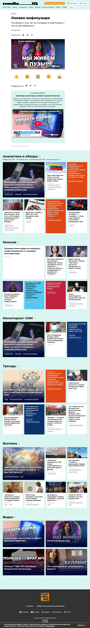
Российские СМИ (22, 159)
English (64, 7)
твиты (22, 476)
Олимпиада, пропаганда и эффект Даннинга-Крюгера (38, 96)
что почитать (72, 306)
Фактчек (38, 7)
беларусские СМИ (9, 194)
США (6, 504)
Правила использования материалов (50, 606)
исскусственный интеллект (16, 399)
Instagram (58, 612)
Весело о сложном (48, 7)
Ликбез (30, 7)
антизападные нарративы (54, 185)
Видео (58, 7)
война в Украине (9, 305)
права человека (72, 272)
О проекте (29, 606)
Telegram (46, 612)
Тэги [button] (71, 7)
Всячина (10, 443)
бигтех (6, 399)
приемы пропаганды (10, 230)
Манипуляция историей (37, 159)
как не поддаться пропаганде (30, 194)
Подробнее (50, 626)
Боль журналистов (53, 159)
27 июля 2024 (15, 30)
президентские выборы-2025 (75, 181)
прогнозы (28, 222)
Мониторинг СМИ (18, 318)
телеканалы (50, 431)
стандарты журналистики (75, 337)
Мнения (9, 242)
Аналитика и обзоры (20, 156)
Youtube (36, 612)
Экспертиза (23, 7)
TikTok (68, 612)
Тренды (14, 7)
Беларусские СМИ (9, 159)
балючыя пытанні (52, 292)
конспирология (51, 189)
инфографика (18, 194)
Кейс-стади (6, 7)
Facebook (25, 612)
